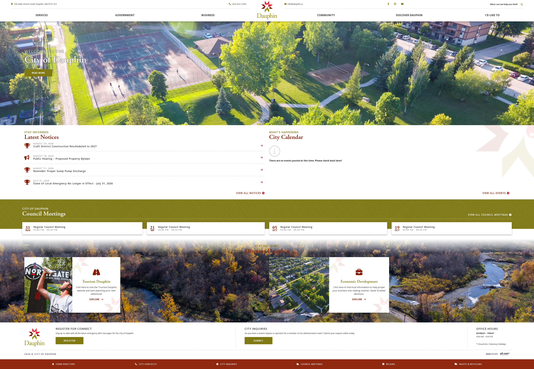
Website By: (492, 354)
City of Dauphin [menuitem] (267, 10)
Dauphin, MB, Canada (496, 94)
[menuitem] (41, 15)
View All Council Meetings (488, 214)
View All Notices (248, 193)
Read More (38, 72)
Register (70, 340)
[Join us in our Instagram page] (395, 4)
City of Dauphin (34, 337)
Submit (258, 340)
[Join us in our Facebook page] (389, 4)
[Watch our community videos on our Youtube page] (403, 4)
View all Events (494, 193)
